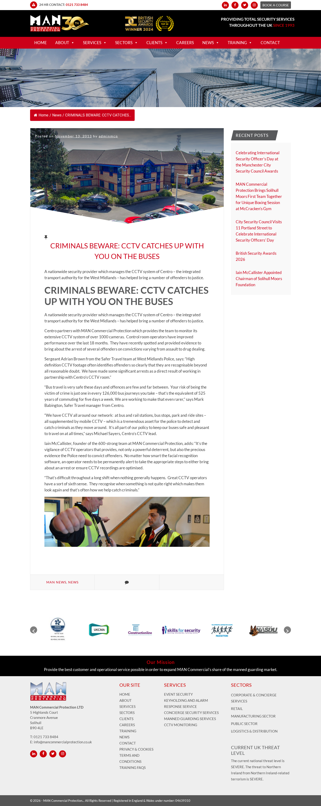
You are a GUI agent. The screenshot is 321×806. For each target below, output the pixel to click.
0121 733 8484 (77, 5)
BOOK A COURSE (275, 5)
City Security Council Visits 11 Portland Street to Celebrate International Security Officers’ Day (259, 231)
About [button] (62, 42)
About (125, 700)
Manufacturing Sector (253, 716)
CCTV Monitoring (180, 725)
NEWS (208, 42)
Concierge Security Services (191, 712)
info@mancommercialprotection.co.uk (63, 742)
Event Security (178, 694)
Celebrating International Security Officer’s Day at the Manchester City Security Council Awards (257, 162)
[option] (57, 629)
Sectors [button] (124, 42)
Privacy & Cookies (136, 749)
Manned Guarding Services (190, 719)
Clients (154, 42)
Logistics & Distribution (254, 731)
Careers (185, 42)
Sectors (127, 712)
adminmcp (108, 136)
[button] (33, 629)
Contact (270, 42)
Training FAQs (132, 767)
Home (40, 42)
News (57, 115)
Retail (237, 708)
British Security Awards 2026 (256, 256)
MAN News (56, 582)
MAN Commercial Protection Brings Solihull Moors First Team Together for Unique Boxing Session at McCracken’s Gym (259, 196)
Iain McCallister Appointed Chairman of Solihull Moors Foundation (259, 278)
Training (237, 42)
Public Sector (244, 723)
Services (92, 42)
